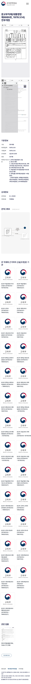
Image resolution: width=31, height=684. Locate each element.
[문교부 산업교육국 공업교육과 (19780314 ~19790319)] (23, 447)
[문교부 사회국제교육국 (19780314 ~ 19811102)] (23, 546)
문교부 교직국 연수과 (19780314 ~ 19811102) (22, 532)
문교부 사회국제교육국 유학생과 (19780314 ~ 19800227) (7, 508)
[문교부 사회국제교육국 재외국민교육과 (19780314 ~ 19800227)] (8, 599)
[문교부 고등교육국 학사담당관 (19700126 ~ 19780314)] (8, 324)
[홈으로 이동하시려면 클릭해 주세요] (9, 3)
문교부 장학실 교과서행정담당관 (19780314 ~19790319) (7, 434)
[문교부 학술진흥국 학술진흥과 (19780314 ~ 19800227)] (23, 472)
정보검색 (3, 669)
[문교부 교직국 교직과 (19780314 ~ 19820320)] (23, 497)
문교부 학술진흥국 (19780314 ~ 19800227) (21, 286)
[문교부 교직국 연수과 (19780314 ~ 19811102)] (23, 521)
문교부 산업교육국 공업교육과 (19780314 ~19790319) (23, 458)
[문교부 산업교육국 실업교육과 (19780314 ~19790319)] (8, 447)
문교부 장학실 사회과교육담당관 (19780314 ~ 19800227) (7, 384)
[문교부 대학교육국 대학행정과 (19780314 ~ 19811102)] (23, 373)
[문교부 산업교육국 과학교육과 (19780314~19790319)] (23, 423)
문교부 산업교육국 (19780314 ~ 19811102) (21, 335)
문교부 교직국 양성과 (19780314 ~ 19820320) (6, 532)
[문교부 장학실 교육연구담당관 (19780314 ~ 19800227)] (8, 349)
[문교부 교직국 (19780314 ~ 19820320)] (8, 299)
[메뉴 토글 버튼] (27, 3)
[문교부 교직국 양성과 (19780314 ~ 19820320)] (8, 521)
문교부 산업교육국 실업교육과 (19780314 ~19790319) (7, 458)
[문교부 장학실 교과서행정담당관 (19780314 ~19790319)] (8, 423)
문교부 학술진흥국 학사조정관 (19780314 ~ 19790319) (7, 286)
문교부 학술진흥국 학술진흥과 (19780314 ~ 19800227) (23, 483)
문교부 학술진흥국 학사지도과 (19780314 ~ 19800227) (7, 483)
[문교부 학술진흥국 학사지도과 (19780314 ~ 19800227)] (8, 472)
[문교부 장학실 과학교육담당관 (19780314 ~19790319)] (23, 398)
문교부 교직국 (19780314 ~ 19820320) (5, 310)
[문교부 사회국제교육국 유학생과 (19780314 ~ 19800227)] (8, 497)
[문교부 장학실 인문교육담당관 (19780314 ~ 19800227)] (23, 349)
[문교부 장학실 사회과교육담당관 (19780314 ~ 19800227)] (8, 373)
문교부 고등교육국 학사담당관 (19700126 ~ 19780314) (7, 335)
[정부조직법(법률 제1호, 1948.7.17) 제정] (8, 634)
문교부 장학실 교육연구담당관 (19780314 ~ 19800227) (7, 360)
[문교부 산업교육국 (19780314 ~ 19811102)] (23, 324)
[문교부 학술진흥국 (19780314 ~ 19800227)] (23, 275)
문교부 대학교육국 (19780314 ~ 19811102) (21, 310)
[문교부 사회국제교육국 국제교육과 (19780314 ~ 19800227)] (23, 573)
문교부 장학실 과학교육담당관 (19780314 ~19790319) (23, 409)
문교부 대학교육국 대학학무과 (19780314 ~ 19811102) (7, 409)
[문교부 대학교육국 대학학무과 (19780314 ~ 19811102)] (8, 398)
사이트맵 (21, 669)
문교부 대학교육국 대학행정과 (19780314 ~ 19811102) (23, 384)
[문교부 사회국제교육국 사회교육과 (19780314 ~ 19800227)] (8, 573)
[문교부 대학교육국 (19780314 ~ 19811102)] (23, 299)
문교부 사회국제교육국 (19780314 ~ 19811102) (23, 557)
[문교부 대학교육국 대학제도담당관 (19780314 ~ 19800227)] (8, 546)
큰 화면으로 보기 (15, 209)
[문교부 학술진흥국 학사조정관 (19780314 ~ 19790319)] (8, 275)
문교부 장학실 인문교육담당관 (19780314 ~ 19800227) (23, 360)
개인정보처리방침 (12, 669)
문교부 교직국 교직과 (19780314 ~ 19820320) (22, 508)
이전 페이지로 (6, 655)
